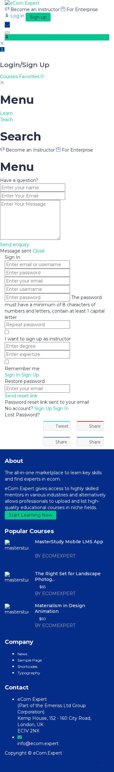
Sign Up (44, 408)
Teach (6, 119)
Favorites (31, 76)
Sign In (61, 408)
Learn (6, 113)
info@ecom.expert (38, 743)
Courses (9, 76)
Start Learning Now (30, 515)
